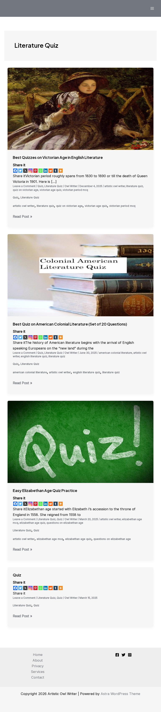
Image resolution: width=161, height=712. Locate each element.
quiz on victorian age (25, 190)
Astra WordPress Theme (120, 694)
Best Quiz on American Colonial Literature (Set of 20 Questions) (70, 324)
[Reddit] (50, 171)
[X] (25, 171)
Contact (37, 677)
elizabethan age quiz (32, 522)
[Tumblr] (55, 171)
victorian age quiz (50, 190)
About (37, 660)
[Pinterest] (35, 171)
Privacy (38, 666)
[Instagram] (30, 171)
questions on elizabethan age (65, 522)
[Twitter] (20, 171)
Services (37, 672)
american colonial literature (115, 352)
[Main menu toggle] (152, 8)
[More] (60, 171)
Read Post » (22, 216)
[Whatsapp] (40, 171)
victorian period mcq (75, 190)
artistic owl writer (114, 186)
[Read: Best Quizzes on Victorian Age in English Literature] (80, 108)
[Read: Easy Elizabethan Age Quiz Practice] (80, 441)
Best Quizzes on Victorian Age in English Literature (58, 157)
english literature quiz (34, 356)
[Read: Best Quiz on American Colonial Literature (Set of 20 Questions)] (80, 275)
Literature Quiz (53, 186)
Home (38, 655)
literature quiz (134, 186)
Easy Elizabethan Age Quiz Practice (45, 490)
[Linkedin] (45, 171)
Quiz (40, 186)
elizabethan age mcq (50, 539)
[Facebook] (15, 171)
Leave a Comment (24, 186)
